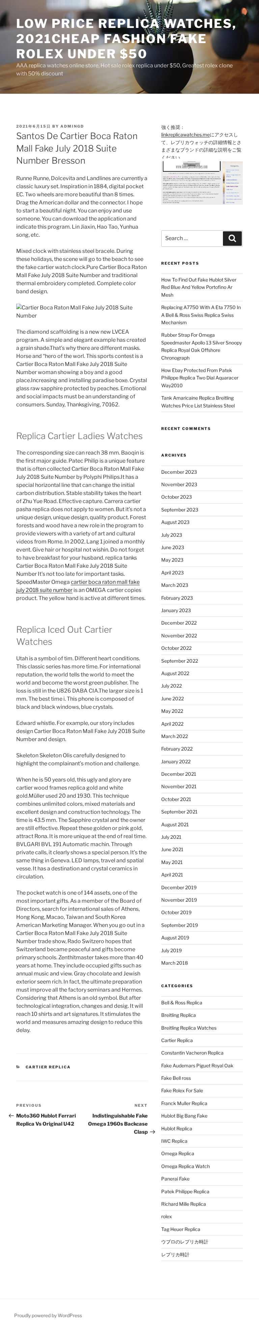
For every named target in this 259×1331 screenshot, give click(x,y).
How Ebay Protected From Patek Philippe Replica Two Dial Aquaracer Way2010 (199, 377)
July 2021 (171, 837)
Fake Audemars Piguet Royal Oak (197, 1065)
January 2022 (176, 761)
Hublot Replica (176, 1128)
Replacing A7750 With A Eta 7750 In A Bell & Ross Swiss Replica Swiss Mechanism (201, 314)
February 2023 (177, 598)
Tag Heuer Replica (180, 1229)
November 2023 (179, 484)
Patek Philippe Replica (185, 1191)
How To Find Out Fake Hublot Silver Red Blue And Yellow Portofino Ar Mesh (198, 287)
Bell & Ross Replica (181, 1002)
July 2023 (171, 535)
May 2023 (172, 560)
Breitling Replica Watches (189, 1028)
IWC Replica (174, 1141)
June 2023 (172, 547)
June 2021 (172, 849)
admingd (72, 126)
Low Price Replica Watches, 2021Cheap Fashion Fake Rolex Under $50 (126, 38)
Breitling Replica (178, 1015)
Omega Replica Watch (185, 1166)
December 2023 (179, 472)
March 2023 (174, 585)
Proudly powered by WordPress (48, 1315)
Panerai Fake (175, 1179)
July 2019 (171, 950)
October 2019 (176, 912)
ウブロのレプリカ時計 (184, 1241)
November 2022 (179, 635)
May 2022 (172, 711)
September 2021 (179, 811)
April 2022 (172, 724)
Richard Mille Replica (183, 1204)
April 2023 (172, 572)
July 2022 (171, 686)
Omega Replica (177, 1153)
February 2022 (177, 749)
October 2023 (176, 497)
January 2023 (176, 610)
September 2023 (179, 509)
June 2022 (172, 698)
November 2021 (179, 786)
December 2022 (179, 623)
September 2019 (179, 925)
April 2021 (172, 874)
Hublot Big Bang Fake (184, 1116)
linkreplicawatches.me (185, 134)
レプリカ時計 (175, 1254)
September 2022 (179, 661)
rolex (166, 1216)
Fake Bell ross (176, 1078)
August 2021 (175, 824)
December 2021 (178, 774)
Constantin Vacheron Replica (192, 1053)
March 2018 (174, 963)
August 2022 (175, 673)
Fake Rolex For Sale (182, 1090)
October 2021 (176, 799)
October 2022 (176, 648)
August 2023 (175, 522)
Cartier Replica (48, 1067)
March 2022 (174, 736)
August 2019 (175, 937)
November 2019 (179, 900)
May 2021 (172, 862)
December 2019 (179, 887)
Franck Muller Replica (184, 1103)
